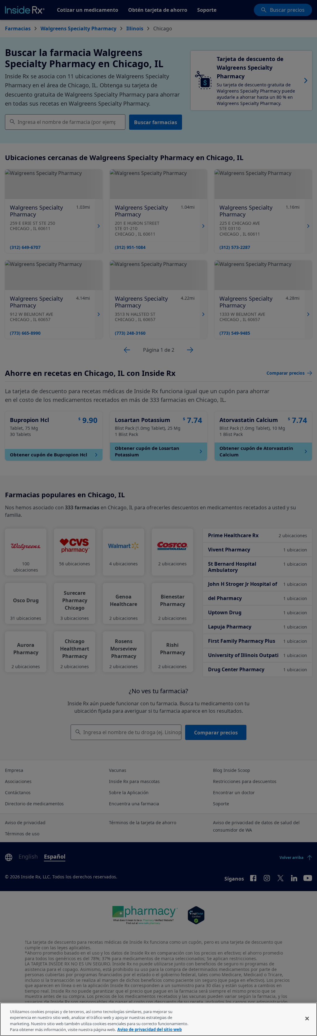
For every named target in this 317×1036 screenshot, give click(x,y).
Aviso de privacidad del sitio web (149, 1029)
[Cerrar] (307, 1018)
